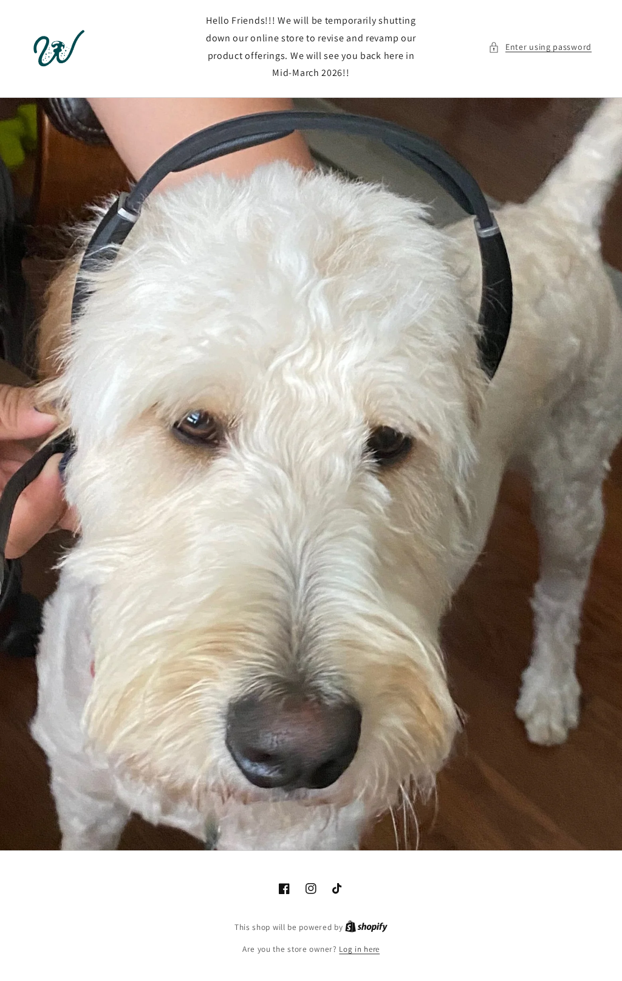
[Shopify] (366, 927)
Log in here (359, 949)
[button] (540, 47)
